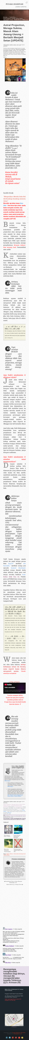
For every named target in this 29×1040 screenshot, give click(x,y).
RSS (22, 1038)
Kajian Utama (9, 853)
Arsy (24, 574)
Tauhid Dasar (12, 17)
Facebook (7, 1038)
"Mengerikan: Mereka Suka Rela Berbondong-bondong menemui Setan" (14, 199)
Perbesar (14, 1026)
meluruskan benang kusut (19, 853)
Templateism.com (18, 1033)
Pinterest (16, 1038)
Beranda (5, 17)
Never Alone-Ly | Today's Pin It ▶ (15, 884)
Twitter (10, 1038)
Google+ (13, 1038)
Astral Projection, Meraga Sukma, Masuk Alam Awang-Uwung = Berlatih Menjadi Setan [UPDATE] (14, 805)
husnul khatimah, (18, 568)
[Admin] (9, 812)
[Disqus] (13, 907)
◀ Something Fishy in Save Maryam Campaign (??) (13, 882)
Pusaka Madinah (14, 4)
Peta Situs (23, 1032)
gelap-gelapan (14, 682)
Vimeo (19, 1038)
